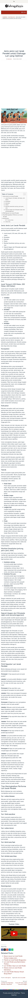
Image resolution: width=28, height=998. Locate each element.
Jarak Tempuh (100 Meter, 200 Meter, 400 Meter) (15, 198)
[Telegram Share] (10, 950)
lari (21, 977)
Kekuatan (8, 203)
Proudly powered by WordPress (11, 993)
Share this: (8, 221)
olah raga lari (8, 977)
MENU (24, 12)
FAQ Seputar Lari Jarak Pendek (11, 213)
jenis (19, 977)
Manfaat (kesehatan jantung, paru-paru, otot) (15, 207)
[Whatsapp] (12, 950)
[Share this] (2, 950)
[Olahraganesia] (14, 6)
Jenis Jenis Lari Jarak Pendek (10, 196)
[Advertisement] (14, 35)
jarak (16, 977)
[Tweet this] (5, 950)
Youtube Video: (10, 220)
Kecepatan (8, 201)
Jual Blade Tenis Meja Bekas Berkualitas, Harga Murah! (7, 983)
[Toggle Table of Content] (23, 194)
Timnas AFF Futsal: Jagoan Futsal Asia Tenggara (21, 983)
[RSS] (14, 1)
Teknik (7, 204)
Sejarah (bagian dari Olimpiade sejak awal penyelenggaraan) (15, 210)
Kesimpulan (6, 218)
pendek (23, 977)
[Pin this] (7, 950)
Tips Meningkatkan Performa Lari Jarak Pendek (13, 215)
